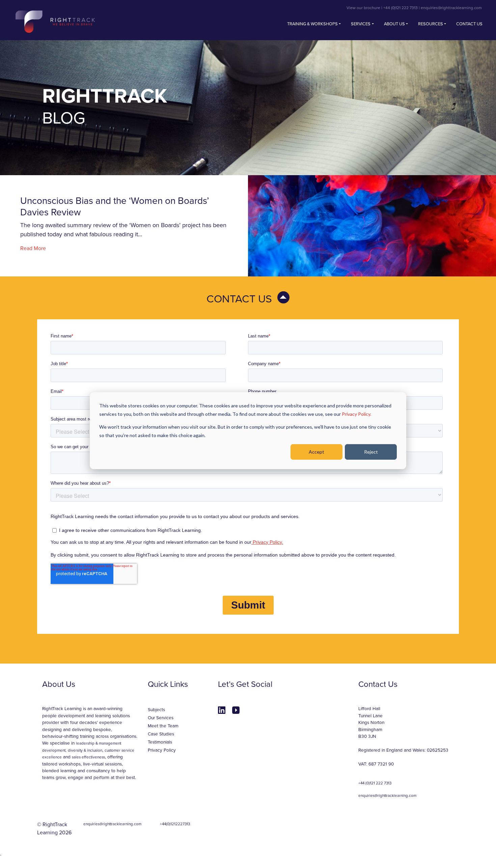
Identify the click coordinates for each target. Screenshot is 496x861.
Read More (33, 248)
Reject (371, 451)
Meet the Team (163, 726)
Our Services (160, 718)
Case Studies (161, 734)
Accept (316, 451)
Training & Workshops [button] (312, 24)
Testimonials (160, 742)
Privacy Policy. (356, 413)
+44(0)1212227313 (175, 824)
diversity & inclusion (85, 750)
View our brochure (363, 7)
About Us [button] (394, 24)
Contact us (469, 24)
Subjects (156, 709)
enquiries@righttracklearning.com (451, 7)
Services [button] (360, 24)
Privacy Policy (162, 750)
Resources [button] (430, 24)
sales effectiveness (88, 757)
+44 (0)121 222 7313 (400, 7)
